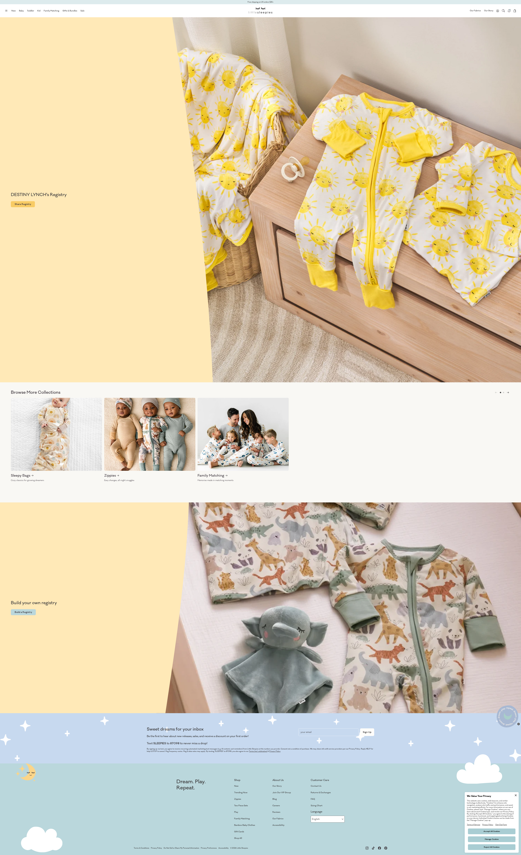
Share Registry (23, 204)
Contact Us (316, 786)
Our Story (488, 10)
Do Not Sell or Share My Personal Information (181, 848)
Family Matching (242, 818)
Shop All (238, 838)
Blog (274, 799)
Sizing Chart (316, 805)
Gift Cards (239, 831)
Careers (276, 805)
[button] (500, 392)
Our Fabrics (475, 10)
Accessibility (278, 825)
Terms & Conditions (141, 848)
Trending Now (240, 792)
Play (236, 812)
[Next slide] (508, 392)
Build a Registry (23, 612)
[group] (56, 440)
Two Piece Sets (241, 805)
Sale (82, 11)
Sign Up (367, 732)
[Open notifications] (509, 10)
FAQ (313, 799)
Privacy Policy (274, 751)
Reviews (276, 812)
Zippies (237, 799)
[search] (503, 11)
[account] (497, 11)
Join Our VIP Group (281, 792)
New (236, 786)
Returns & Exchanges (321, 792)
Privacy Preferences (209, 848)
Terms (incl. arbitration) (258, 751)
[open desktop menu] (6, 11)
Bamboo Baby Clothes (244, 825)
